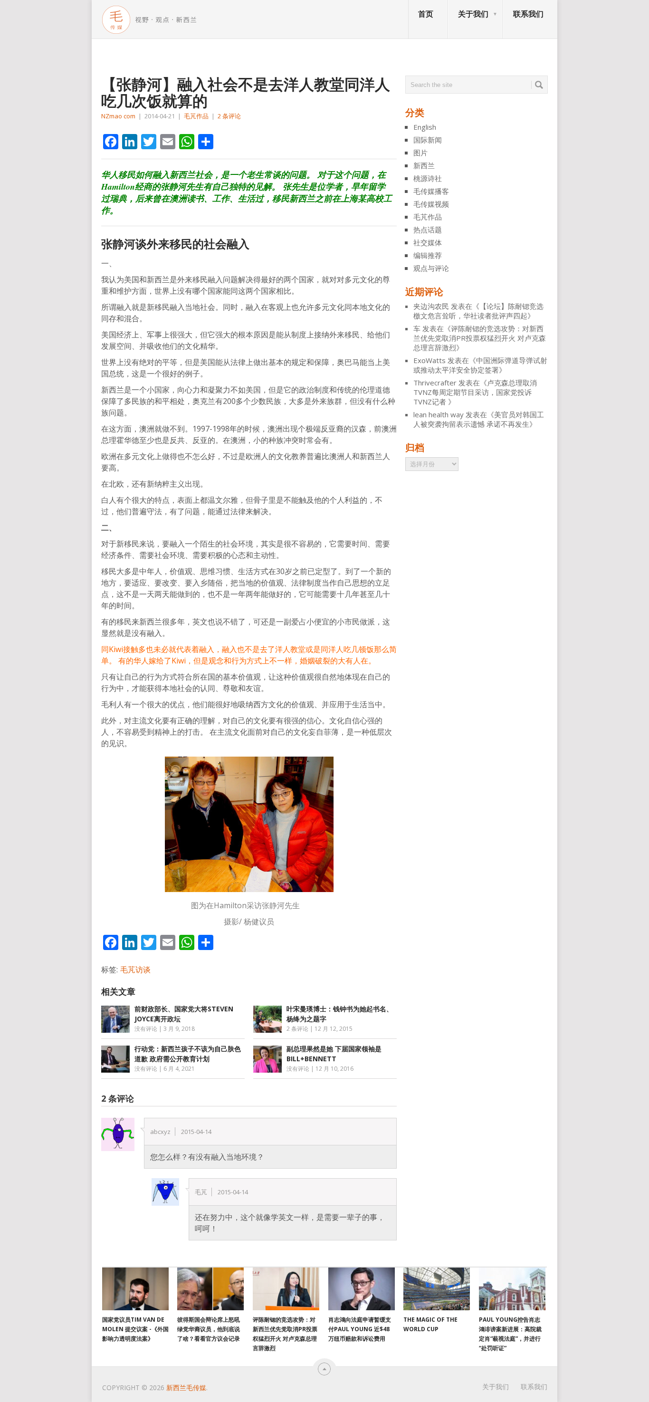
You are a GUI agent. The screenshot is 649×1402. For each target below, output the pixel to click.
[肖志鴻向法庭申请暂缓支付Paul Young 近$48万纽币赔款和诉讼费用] (361, 1289)
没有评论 (145, 1029)
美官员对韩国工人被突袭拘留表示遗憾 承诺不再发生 (478, 419)
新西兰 (424, 165)
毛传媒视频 (431, 204)
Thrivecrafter (435, 382)
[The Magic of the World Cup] (436, 1289)
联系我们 (528, 14)
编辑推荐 (427, 255)
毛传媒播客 (431, 191)
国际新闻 (427, 139)
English (424, 127)
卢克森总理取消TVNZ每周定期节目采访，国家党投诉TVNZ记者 (475, 392)
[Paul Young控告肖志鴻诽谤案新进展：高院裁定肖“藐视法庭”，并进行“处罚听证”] (512, 1289)
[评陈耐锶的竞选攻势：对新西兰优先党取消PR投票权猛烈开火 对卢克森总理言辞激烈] (286, 1289)
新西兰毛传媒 (186, 1387)
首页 (425, 14)
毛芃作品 (196, 116)
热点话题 (427, 229)
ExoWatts (429, 360)
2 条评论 (229, 116)
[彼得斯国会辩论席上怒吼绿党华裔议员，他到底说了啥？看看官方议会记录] (210, 1289)
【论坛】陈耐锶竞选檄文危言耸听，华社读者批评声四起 (478, 310)
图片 (420, 152)
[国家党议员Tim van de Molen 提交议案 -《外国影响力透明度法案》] (135, 1289)
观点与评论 (431, 268)
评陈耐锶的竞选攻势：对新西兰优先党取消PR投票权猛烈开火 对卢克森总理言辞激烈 (479, 338)
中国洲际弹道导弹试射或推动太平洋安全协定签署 (480, 365)
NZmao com (118, 116)
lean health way (438, 414)
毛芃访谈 (135, 969)
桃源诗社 (427, 178)
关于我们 (473, 14)
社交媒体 (427, 242)
